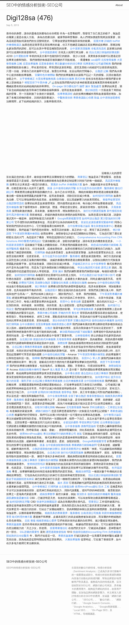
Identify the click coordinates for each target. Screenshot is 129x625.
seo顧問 (95, 59)
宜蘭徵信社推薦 (59, 282)
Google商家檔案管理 (69, 218)
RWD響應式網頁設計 (30, 241)
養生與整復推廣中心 (102, 226)
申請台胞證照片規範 (89, 267)
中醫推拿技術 (65, 97)
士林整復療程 (82, 335)
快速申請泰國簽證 (47, 501)
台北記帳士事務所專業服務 (27, 346)
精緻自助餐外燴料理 (30, 369)
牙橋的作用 (64, 312)
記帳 (19, 63)
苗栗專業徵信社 (58, 528)
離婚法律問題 (83, 471)
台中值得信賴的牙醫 (64, 188)
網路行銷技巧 (43, 411)
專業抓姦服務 (13, 524)
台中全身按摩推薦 (57, 395)
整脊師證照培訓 (36, 463)
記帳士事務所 (29, 460)
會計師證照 (91, 90)
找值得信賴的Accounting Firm (90, 531)
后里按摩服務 (31, 63)
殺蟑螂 (36, 358)
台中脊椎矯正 (40, 486)
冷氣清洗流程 (98, 48)
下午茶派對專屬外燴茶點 (26, 233)
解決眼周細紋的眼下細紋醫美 (76, 331)
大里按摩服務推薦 (46, 78)
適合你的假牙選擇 (62, 320)
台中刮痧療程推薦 (94, 380)
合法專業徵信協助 (110, 422)
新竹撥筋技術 (114, 210)
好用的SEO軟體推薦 (49, 392)
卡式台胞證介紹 (88, 275)
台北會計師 (26, 339)
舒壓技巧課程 (27, 282)
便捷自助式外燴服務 (44, 339)
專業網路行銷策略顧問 (84, 445)
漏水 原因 (62, 482)
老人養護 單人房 (59, 369)
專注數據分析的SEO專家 (68, 63)
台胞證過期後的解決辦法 (46, 448)
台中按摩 (32, 392)
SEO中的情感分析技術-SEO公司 (34, 5)
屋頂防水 (82, 494)
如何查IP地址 (102, 377)
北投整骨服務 (108, 59)
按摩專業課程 (65, 93)
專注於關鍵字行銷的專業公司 (59, 433)
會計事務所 (41, 286)
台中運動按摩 (20, 56)
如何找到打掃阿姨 (103, 195)
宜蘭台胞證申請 (82, 320)
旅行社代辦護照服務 (94, 210)
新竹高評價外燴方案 (17, 214)
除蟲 (96, 97)
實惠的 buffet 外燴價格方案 (66, 184)
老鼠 (79, 433)
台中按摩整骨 (99, 263)
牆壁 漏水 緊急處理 (90, 86)
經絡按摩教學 (47, 494)
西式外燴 (80, 78)
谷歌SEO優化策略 (45, 407)
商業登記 (83, 176)
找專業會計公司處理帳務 (97, 63)
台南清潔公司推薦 (91, 513)
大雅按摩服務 (73, 539)
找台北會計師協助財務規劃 (104, 52)
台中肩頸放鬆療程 (110, 97)
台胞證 (99, 71)
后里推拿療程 (46, 63)
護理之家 (106, 267)
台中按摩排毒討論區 (79, 226)
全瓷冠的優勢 (70, 422)
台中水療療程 (28, 324)
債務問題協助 (88, 426)
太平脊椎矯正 (28, 78)
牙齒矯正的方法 (81, 263)
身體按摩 (62, 343)
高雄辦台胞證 (42, 282)
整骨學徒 (67, 392)
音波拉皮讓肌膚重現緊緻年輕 (97, 222)
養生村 (75, 312)
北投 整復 (30, 520)
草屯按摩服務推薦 (83, 309)
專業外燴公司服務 (47, 312)
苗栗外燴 (98, 40)
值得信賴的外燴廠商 (103, 320)
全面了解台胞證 (77, 395)
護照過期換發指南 (56, 531)
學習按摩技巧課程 (89, 422)
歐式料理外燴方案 (22, 516)
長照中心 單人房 (91, 358)
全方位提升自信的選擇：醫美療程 (95, 188)
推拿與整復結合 (95, 395)
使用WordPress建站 (31, 433)
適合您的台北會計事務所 (95, 373)
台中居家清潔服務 (80, 48)
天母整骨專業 (64, 339)
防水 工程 (103, 486)
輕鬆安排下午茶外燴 (36, 82)
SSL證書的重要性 (29, 531)
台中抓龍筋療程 (49, 52)
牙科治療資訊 (97, 407)
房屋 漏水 (57, 271)
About (119, 5)
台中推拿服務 (73, 426)
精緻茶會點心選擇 (61, 324)
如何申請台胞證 (91, 218)
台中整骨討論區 (112, 414)
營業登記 (94, 501)
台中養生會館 (72, 373)
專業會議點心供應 (83, 97)
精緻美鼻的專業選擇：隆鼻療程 (62, 513)
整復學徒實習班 (111, 199)
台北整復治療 (66, 486)
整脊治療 (76, 301)
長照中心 (65, 301)
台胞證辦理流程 (15, 203)
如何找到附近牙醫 (20, 501)
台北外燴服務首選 (73, 380)
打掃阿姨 (40, 252)
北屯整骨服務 (74, 407)
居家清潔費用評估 (71, 448)
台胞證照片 (51, 290)
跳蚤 (49, 188)
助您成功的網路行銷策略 (105, 244)
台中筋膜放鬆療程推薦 (59, 445)
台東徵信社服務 (65, 78)
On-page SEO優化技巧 (65, 86)
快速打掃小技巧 (106, 275)
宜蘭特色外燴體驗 (45, 74)
